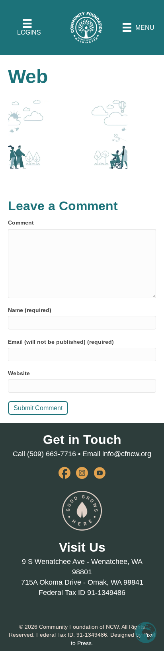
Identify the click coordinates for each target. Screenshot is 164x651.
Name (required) (29, 310)
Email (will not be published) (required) (61, 342)
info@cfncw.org (126, 454)
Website (19, 373)
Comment (21, 222)
